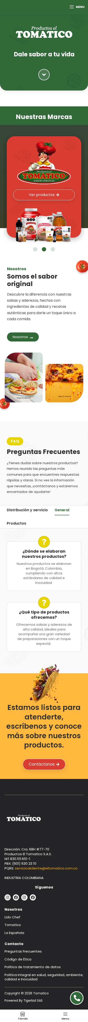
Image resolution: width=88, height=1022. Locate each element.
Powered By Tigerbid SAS (24, 1000)
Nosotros (13, 909)
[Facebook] (16, 897)
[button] (35, 249)
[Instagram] (8, 897)
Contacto (14, 943)
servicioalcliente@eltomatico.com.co (46, 868)
